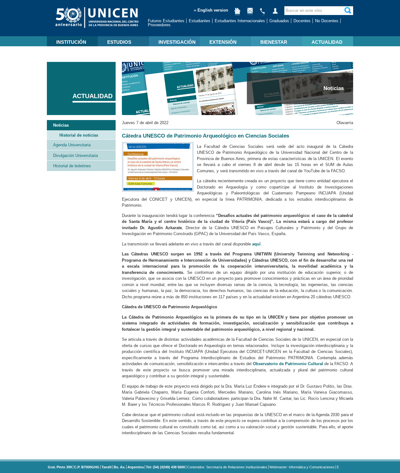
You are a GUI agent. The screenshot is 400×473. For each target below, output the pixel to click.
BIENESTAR (273, 42)
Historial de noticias (78, 135)
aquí (256, 244)
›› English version (211, 10)
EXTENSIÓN (223, 42)
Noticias (61, 125)
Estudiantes (199, 20)
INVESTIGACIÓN (177, 42)
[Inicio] (237, 13)
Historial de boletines (72, 166)
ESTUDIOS (119, 42)
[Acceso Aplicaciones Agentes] (275, 13)
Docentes (302, 20)
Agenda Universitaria (72, 145)
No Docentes (326, 20)
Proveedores (159, 25)
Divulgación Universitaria (75, 155)
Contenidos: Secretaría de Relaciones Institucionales (227, 467)
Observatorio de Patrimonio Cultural (288, 363)
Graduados (279, 20)
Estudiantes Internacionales (240, 20)
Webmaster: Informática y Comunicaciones (302, 467)
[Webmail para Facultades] (250, 13)
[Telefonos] (262, 13)
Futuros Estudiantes (166, 20)
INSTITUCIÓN (71, 42)
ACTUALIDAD (327, 42)
